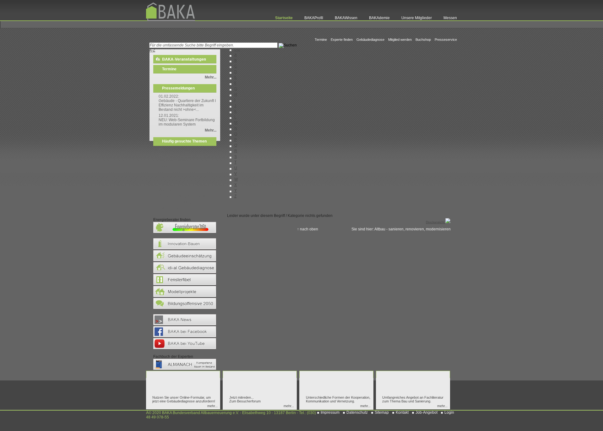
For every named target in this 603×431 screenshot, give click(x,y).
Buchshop (423, 39)
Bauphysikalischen (175, 208)
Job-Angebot (426, 412)
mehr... (212, 406)
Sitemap (382, 412)
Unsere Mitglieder (416, 18)
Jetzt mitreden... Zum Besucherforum (245, 399)
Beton (164, 178)
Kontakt (402, 412)
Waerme (166, 190)
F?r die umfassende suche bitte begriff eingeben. (185, 158)
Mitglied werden (400, 39)
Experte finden (342, 39)
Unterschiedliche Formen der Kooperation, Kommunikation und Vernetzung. (338, 399)
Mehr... (210, 77)
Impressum (330, 412)
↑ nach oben (307, 229)
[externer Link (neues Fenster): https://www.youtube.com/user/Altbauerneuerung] (184, 349)
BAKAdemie (379, 18)
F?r (161, 150)
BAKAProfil (313, 18)
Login (449, 412)
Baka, (163, 166)
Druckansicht (435, 222)
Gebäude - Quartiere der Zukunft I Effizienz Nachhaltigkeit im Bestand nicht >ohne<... (187, 105)
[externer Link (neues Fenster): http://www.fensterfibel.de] (184, 285)
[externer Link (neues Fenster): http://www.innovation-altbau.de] (184, 249)
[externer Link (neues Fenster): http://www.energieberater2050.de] (184, 232)
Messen (450, 18)
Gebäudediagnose (370, 39)
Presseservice (446, 39)
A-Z (152, 50)
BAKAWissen (346, 18)
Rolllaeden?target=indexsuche (185, 196)
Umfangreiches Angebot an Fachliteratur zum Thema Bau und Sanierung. (412, 399)
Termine (321, 39)
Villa (162, 184)
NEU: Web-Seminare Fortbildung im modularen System (187, 122)
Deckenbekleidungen (177, 202)
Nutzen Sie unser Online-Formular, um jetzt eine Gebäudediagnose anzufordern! (183, 399)
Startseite (284, 18)
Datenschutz (357, 412)
